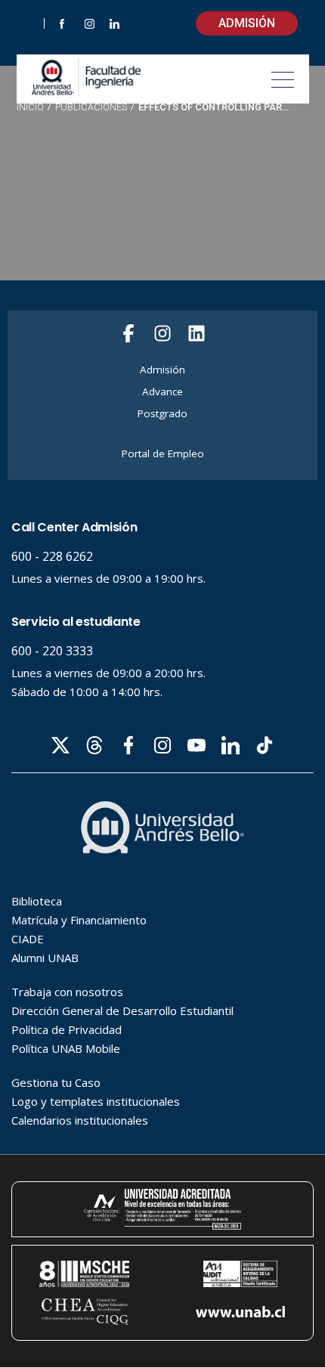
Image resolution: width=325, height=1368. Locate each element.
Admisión (246, 23)
